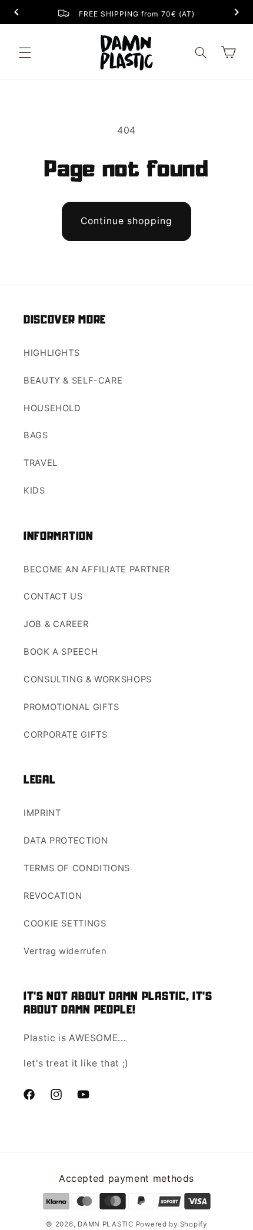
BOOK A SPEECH (61, 651)
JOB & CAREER (56, 624)
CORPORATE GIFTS (65, 734)
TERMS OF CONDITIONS (77, 868)
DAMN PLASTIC (107, 1224)
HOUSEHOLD (52, 408)
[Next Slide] (236, 13)
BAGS (36, 435)
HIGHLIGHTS (51, 353)
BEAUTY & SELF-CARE (73, 380)
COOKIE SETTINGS (65, 923)
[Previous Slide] (16, 13)
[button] (24, 52)
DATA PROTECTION (66, 840)
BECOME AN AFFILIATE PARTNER (97, 569)
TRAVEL (41, 463)
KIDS (34, 490)
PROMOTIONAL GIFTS (71, 707)
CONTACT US (53, 596)
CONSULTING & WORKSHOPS (88, 679)
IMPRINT (42, 813)
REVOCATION (53, 896)
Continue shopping (127, 220)
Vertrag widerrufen (65, 951)
